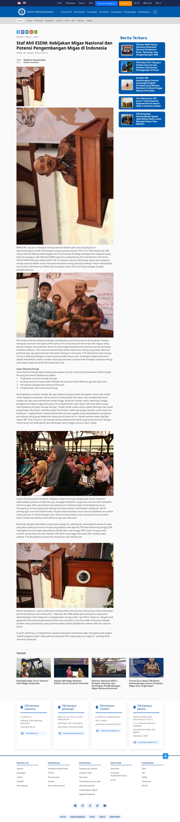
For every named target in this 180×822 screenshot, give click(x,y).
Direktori (20, 781)
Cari (159, 3)
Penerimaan (79, 12)
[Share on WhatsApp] (35, 32)
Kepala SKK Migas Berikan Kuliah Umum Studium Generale (71, 682)
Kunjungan (21, 773)
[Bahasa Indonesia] (19, 2)
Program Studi (85, 773)
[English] (24, 2)
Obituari (81, 20)
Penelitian (104, 12)
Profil (59, 3)
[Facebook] (75, 805)
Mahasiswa (70, 3)
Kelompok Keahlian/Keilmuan (119, 774)
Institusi (59, 20)
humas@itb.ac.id (32, 733)
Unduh (19, 777)
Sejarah (20, 768)
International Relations (106, 3)
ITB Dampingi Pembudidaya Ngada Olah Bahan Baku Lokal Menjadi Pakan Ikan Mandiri (148, 118)
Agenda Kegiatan (77, 817)
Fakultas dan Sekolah (88, 768)
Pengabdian (116, 12)
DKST (144, 768)
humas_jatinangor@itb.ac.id (73, 733)
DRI (143, 773)
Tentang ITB (66, 12)
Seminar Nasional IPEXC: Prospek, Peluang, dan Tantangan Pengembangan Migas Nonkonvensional (106, 684)
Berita (28, 37)
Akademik (49, 20)
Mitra (91, 3)
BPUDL (145, 785)
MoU (73, 20)
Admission (125, 3)
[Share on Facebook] (22, 32)
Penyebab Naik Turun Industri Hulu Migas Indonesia (32, 682)
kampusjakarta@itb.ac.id (147, 742)
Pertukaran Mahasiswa (58, 768)
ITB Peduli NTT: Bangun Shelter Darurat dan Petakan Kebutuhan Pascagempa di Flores (148, 66)
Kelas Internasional (56, 785)
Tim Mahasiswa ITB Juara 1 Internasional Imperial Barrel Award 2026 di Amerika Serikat (148, 102)
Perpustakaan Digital (88, 790)
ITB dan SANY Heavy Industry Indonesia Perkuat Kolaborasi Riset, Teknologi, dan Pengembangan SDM (147, 49)
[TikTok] (97, 805)
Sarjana (51, 781)
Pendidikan (92, 12)
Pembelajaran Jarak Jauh (89, 781)
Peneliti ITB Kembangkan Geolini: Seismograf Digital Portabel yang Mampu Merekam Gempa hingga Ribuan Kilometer (149, 84)
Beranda (19, 37)
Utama (29, 20)
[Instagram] (82, 805)
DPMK (144, 777)
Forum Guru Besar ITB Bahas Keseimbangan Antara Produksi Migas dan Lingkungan (146, 683)
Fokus (92, 817)
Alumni (82, 3)
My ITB (136, 3)
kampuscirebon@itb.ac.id (110, 731)
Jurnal (113, 780)
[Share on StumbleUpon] (31, 32)
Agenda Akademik (87, 794)
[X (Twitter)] (90, 805)
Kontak (148, 3)
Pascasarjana (54, 777)
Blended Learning (86, 785)
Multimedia (115, 817)
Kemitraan (146, 781)
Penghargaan (130, 12)
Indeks (89, 20)
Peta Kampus (22, 785)
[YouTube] (104, 805)
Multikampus (144, 12)
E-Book (102, 817)
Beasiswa (83, 777)
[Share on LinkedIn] (27, 32)
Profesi (51, 773)
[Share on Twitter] (18, 32)
